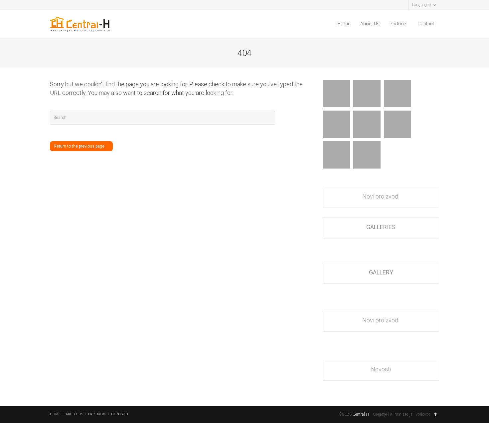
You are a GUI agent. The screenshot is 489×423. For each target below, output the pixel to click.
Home (343, 23)
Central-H (361, 414)
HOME (55, 414)
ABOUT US (74, 414)
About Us (370, 23)
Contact (425, 23)
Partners (399, 23)
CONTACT (120, 414)
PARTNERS (97, 414)
